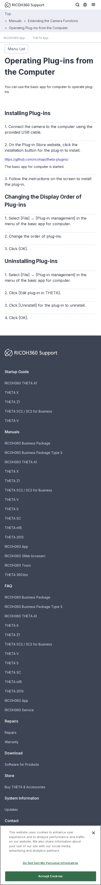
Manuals (15, 21)
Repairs (10, 732)
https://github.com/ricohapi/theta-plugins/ (36, 159)
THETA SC (13, 518)
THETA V (12, 421)
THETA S (12, 509)
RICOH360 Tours (18, 565)
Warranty (12, 742)
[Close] (93, 833)
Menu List (16, 48)
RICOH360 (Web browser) (25, 556)
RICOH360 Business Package (27, 443)
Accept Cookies (50, 876)
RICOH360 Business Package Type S (33, 453)
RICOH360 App (16, 547)
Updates (11, 810)
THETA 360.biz (16, 575)
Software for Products (22, 764)
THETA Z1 (12, 402)
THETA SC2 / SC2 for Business (28, 411)
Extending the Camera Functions (53, 21)
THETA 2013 (14, 537)
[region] (50, 855)
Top (8, 14)
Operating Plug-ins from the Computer (38, 28)
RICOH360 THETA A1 (21, 383)
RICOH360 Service (19, 710)
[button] (77, 5)
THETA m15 (13, 528)
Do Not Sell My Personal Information (50, 863)
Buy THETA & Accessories (25, 787)
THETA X (12, 392)
